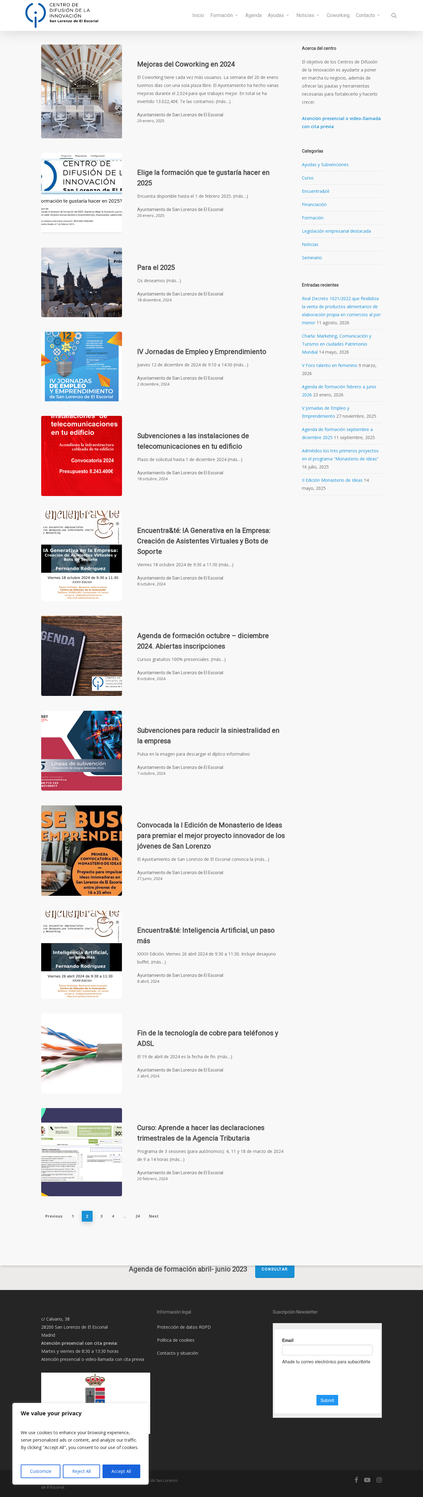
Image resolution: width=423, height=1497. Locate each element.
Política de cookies (175, 1340)
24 (137, 1216)
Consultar (275, 1269)
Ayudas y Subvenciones (325, 164)
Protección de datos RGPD (184, 1327)
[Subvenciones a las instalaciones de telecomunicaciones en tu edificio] (81, 456)
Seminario (312, 258)
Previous (54, 1216)
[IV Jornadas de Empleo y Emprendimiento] (81, 366)
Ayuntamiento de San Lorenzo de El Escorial (180, 114)
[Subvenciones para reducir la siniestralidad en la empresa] (81, 751)
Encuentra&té (315, 191)
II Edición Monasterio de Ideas (332, 480)
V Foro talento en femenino (329, 365)
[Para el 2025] (81, 282)
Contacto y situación (177, 1353)
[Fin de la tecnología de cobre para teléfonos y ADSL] (81, 1053)
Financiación (314, 204)
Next (154, 1216)
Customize (40, 1471)
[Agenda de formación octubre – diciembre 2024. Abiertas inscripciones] (81, 656)
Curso (308, 178)
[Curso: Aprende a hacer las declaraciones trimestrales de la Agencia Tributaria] (81, 1152)
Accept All (121, 1471)
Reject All (81, 1471)
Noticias (310, 244)
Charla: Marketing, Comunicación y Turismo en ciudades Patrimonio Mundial (336, 344)
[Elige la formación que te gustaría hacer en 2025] (81, 193)
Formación (313, 218)
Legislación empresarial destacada (336, 231)
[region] (80, 1444)
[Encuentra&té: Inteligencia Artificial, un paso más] (81, 955)
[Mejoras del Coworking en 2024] (81, 91)
